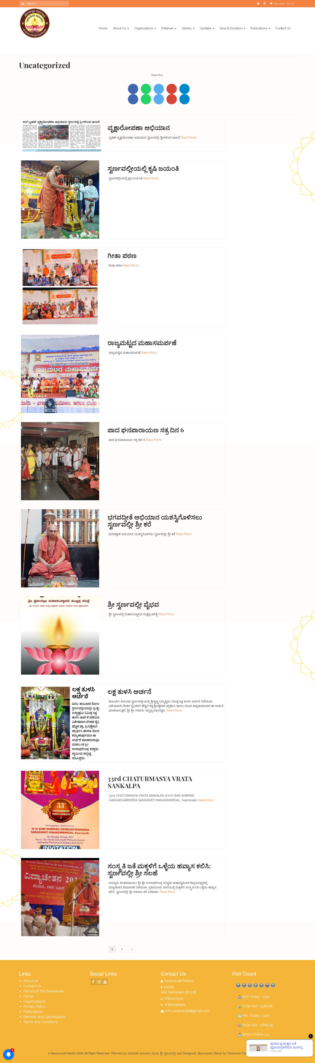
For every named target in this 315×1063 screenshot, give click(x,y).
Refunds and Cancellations (44, 1017)
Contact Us (32, 986)
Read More (188, 137)
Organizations (34, 1001)
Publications (33, 1012)
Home (28, 996)
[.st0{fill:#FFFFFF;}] (184, 89)
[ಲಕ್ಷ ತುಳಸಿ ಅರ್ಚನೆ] (60, 722)
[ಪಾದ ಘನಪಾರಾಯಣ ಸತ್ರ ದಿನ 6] (60, 461)
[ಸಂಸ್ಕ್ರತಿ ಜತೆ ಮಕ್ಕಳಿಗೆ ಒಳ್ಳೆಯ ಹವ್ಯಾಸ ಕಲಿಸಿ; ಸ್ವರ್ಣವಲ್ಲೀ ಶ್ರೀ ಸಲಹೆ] (60, 897)
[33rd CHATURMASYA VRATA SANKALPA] (60, 809)
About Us (30, 981)
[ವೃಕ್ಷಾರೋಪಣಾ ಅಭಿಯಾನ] (60, 135)
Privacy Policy (34, 1007)
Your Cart (283, 3)
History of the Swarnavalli (43, 991)
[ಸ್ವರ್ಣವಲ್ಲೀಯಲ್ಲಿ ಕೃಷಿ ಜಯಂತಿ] (60, 199)
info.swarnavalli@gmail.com (187, 1011)
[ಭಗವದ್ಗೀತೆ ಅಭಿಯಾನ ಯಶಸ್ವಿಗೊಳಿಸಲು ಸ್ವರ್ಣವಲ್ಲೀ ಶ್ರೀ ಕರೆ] (60, 548)
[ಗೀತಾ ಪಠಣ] (60, 286)
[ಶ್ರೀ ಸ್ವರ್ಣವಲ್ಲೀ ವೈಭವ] (60, 635)
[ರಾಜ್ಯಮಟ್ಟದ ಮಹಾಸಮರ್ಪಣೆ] (60, 374)
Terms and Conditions (40, 1022)
